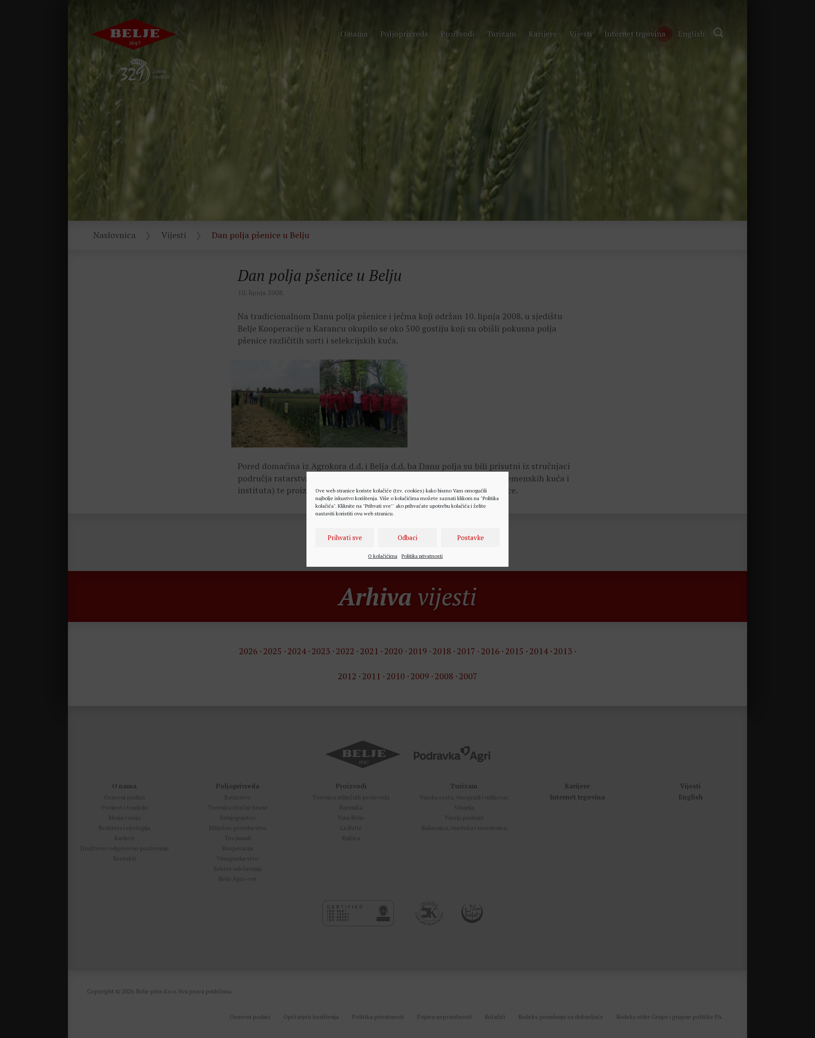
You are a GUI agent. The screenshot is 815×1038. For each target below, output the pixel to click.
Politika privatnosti (422, 556)
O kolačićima (382, 556)
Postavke (470, 537)
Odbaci (407, 537)
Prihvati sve (345, 537)
